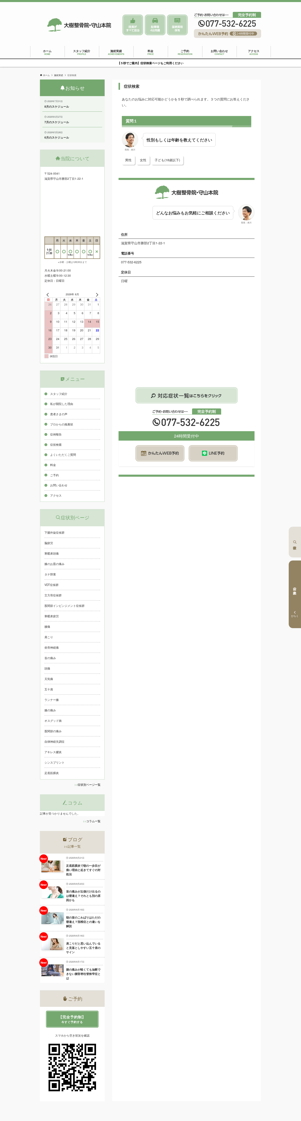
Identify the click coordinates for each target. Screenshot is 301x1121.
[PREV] (48, 294)
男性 (128, 160)
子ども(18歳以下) (167, 160)
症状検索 (295, 542)
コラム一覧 (93, 821)
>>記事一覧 (72, 846)
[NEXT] (96, 294)
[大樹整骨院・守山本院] (79, 25)
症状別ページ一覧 (89, 784)
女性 (143, 160)
